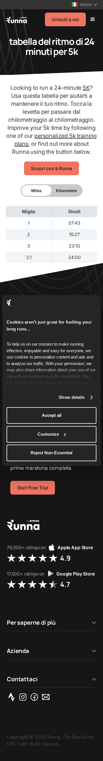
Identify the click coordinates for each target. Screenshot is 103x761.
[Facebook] (35, 697)
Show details (72, 397)
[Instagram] (24, 697)
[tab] (36, 190)
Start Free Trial (32, 488)
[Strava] (12, 697)
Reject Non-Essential (51, 453)
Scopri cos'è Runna (51, 168)
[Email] (47, 697)
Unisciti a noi (65, 19)
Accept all (52, 415)
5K (86, 87)
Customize (48, 434)
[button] (84, 4)
